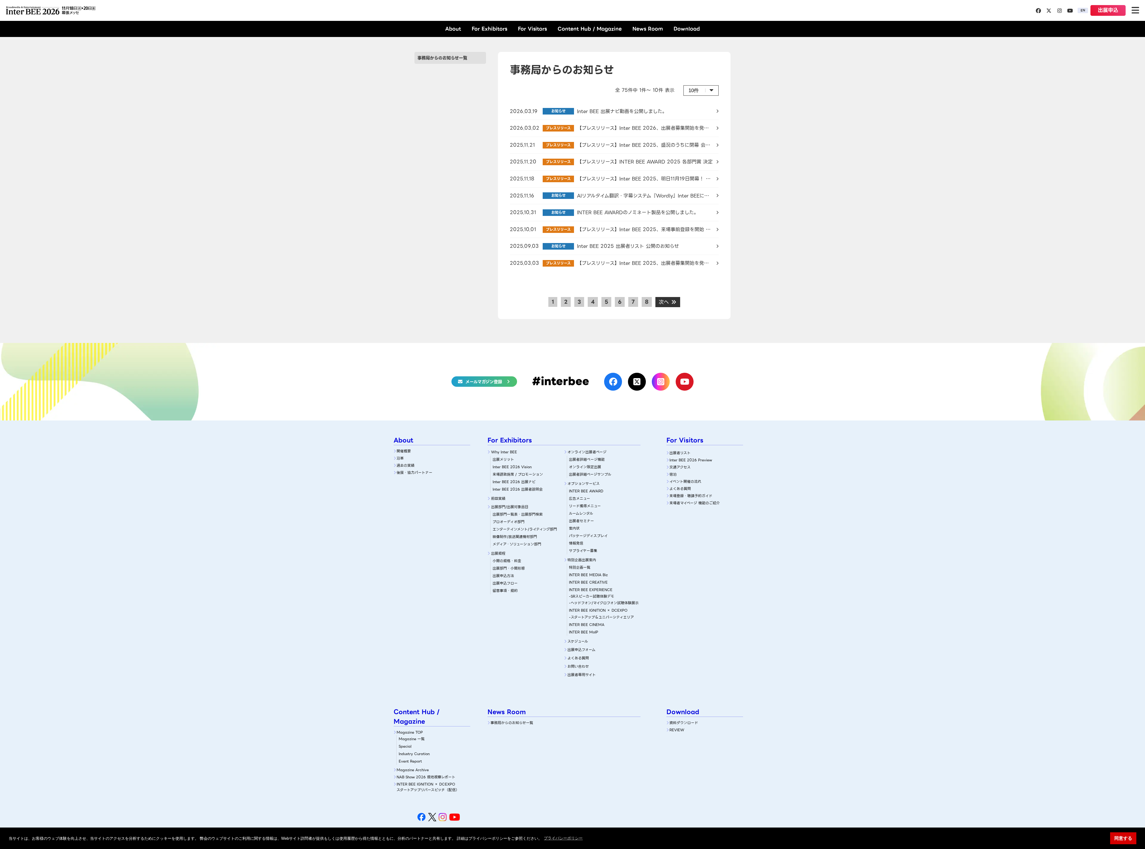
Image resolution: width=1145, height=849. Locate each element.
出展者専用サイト (581, 675)
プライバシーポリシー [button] (563, 838)
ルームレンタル (581, 513)
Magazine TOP (410, 732)
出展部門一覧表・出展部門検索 (518, 514)
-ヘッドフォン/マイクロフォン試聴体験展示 (604, 603)
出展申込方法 (503, 576)
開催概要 (404, 451)
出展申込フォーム (581, 649)
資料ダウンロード (683, 723)
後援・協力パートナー (414, 472)
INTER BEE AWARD (586, 491)
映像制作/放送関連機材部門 (515, 536)
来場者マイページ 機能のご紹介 (694, 503)
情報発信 (576, 543)
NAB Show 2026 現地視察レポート (426, 777)
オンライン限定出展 (585, 467)
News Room (647, 29)
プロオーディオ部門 (508, 522)
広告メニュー (579, 498)
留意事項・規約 (505, 590)
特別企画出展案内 (581, 560)
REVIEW (676, 730)
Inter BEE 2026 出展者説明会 (518, 489)
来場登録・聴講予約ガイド (690, 496)
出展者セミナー (581, 521)
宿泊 (673, 474)
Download (687, 29)
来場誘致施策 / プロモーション (518, 474)
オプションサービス (583, 483)
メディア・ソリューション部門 (517, 544)
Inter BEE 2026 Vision (512, 467)
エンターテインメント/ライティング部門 (525, 529)
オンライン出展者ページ (586, 452)
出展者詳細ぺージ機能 (587, 459)
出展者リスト (680, 453)
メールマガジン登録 (483, 381)
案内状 (574, 528)
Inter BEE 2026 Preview (690, 460)
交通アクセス (680, 467)
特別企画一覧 (579, 567)
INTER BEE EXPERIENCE (590, 590)
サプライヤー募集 (583, 550)
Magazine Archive (413, 770)
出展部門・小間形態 (509, 568)
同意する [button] (1123, 838)
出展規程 (498, 553)
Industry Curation (414, 754)
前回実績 (498, 498)
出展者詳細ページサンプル (590, 474)
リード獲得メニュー (585, 506)
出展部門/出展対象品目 (509, 507)
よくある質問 (578, 658)
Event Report (410, 761)
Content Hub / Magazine (590, 29)
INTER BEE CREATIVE (588, 582)
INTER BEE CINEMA (586, 624)
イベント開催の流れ (685, 481)
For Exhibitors (489, 29)
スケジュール (577, 641)
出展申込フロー (505, 583)
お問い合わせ (578, 666)
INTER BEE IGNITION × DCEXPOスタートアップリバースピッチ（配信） (428, 787)
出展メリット (503, 459)
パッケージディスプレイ (588, 536)
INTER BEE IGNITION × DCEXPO (598, 610)
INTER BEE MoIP (583, 632)
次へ (665, 302)
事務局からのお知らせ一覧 (442, 58)
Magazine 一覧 (412, 739)
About (453, 29)
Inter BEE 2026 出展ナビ (514, 482)
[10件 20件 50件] (701, 90)
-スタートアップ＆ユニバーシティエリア (601, 617)
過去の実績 (405, 465)
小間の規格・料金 (507, 561)
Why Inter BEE (504, 452)
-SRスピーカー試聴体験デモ (591, 596)
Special (405, 746)
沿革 (400, 458)
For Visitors (532, 29)
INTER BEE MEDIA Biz (588, 575)
